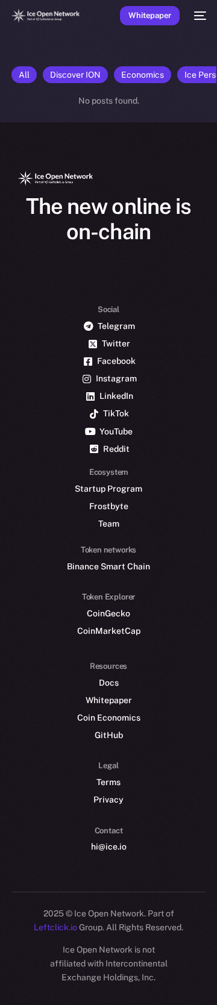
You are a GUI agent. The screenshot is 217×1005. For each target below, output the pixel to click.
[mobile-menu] (199, 15)
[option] (6, 967)
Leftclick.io (56, 927)
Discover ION (75, 75)
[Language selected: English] (96, 981)
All (24, 75)
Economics (142, 75)
